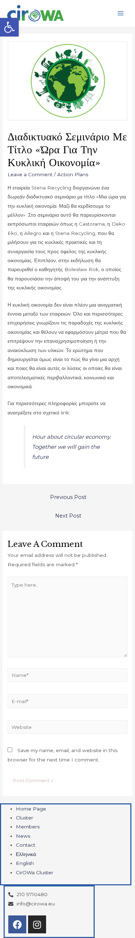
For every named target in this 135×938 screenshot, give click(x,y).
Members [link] (28, 826)
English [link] (25, 863)
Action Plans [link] (72, 174)
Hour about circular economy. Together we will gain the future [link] (71, 446)
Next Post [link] (68, 516)
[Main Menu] (120, 13)
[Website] (67, 728)
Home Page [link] (31, 809)
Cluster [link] (24, 818)
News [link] (23, 836)
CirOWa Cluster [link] (34, 872)
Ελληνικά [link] (26, 854)
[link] (9, 27)
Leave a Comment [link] (30, 174)
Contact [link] (25, 845)
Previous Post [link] (68, 497)
